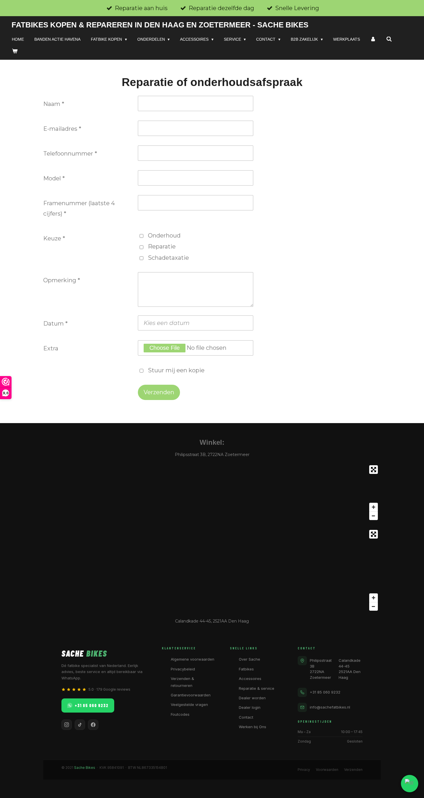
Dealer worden (252, 698)
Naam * (53, 103)
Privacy (304, 769)
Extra (50, 348)
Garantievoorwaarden (191, 695)
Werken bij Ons (252, 726)
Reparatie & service (256, 688)
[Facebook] (93, 724)
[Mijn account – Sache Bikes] (373, 39)
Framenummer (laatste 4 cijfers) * (79, 208)
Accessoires (250, 678)
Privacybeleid (183, 669)
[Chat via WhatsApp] (409, 783)
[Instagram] (66, 724)
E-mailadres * (62, 128)
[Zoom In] (373, 507)
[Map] (212, 492)
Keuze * (54, 238)
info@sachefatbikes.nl (330, 707)
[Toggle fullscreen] (373, 469)
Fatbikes (246, 669)
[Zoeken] (389, 39)
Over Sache (249, 659)
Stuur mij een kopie (176, 370)
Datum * (55, 323)
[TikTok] (80, 724)
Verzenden (353, 769)
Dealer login (249, 707)
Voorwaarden (327, 769)
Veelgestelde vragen (189, 704)
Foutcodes (180, 714)
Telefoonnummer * (70, 153)
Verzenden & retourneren (182, 681)
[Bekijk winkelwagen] (14, 51)
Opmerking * (61, 280)
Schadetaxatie (168, 257)
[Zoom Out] (373, 515)
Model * (54, 178)
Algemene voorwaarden (192, 659)
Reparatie (162, 246)
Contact (246, 717)
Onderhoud (164, 235)
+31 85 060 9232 (91, 705)
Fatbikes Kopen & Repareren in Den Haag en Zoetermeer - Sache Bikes (160, 24)
